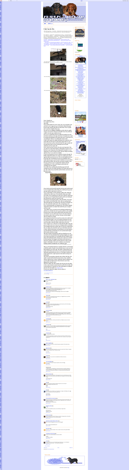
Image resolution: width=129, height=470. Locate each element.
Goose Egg (47, 273)
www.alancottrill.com (48, 270)
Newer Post (45, 447)
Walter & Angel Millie (49, 343)
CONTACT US (50, 23)
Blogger (68, 467)
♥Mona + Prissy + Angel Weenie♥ (50, 279)
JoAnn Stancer (48, 428)
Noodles (47, 355)
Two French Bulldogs (49, 361)
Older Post (71, 447)
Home (58, 447)
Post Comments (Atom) (50, 449)
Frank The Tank (48, 310)
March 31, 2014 (48, 444)
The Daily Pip (48, 324)
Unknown (47, 295)
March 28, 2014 (48, 284)
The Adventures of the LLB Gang (50, 433)
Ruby (46, 382)
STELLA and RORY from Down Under (51, 398)
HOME (45, 23)
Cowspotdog (48, 318)
